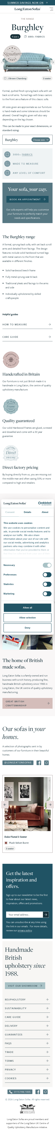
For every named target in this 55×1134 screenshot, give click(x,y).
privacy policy (25, 930)
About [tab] (45, 512)
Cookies (11, 1078)
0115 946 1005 (22, 1092)
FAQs (8, 1043)
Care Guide (13, 1017)
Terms (9, 1061)
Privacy (10, 1069)
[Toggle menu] (51, 9)
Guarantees (14, 1034)
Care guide (10, 337)
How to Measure (14, 324)
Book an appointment (25, 199)
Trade (9, 1052)
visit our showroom (22, 985)
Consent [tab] (10, 512)
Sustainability (16, 1008)
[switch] (47, 574)
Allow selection (27, 617)
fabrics (27, 154)
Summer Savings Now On (25, 2)
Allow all (27, 607)
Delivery (11, 1026)
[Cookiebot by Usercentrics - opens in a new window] (38, 504)
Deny (27, 627)
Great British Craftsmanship (16, 703)
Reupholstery (15, 999)
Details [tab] (27, 512)
